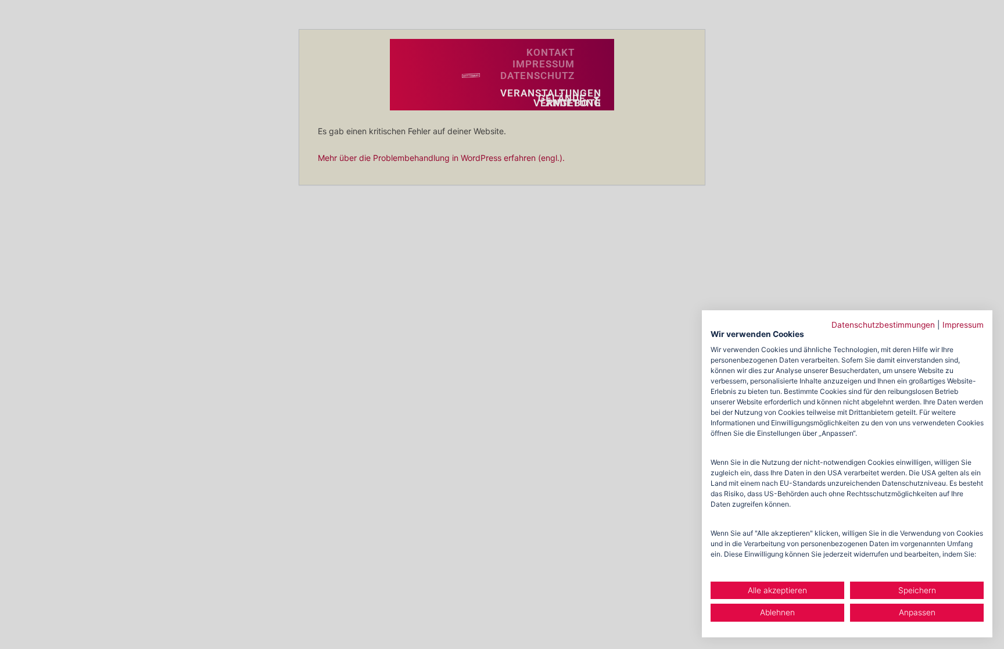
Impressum (963, 324)
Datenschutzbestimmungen (883, 324)
